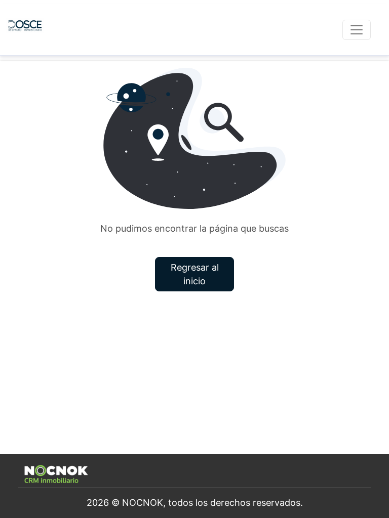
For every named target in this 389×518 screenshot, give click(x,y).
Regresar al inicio (195, 274)
